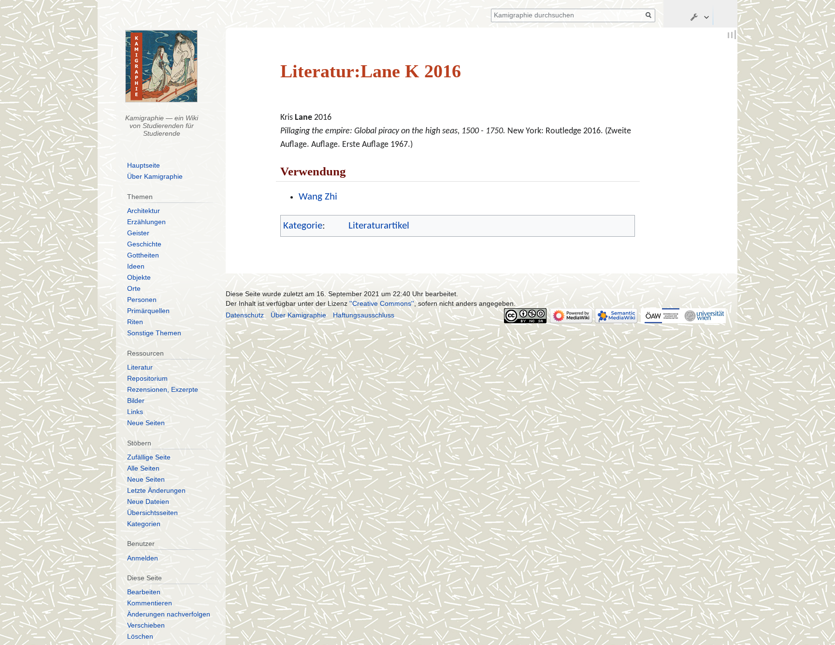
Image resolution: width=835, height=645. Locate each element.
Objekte (139, 277)
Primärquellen (148, 311)
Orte (134, 288)
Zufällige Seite (149, 457)
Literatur (140, 367)
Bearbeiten (143, 592)
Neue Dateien (148, 501)
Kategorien (143, 524)
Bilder (135, 400)
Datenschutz (245, 315)
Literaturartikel (378, 226)
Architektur (143, 211)
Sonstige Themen (154, 333)
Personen (142, 299)
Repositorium (147, 378)
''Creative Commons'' (381, 303)
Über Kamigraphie (155, 176)
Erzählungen (146, 222)
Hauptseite (143, 165)
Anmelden (142, 558)
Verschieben (146, 625)
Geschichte (144, 244)
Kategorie (302, 226)
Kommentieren (149, 603)
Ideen (135, 266)
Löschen (140, 636)
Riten (135, 322)
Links (135, 412)
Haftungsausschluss (363, 315)
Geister (138, 233)
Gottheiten (143, 255)
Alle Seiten (143, 468)
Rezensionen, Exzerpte (162, 389)
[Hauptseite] (161, 66)
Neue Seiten (146, 423)
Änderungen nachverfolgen (168, 614)
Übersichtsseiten (152, 512)
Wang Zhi (318, 197)
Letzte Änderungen (156, 490)
